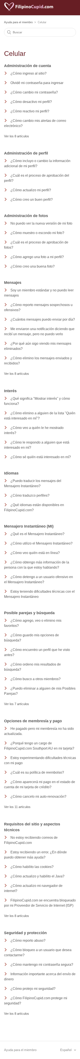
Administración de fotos (26, 216)
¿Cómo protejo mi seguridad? (32, 988)
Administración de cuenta (27, 66)
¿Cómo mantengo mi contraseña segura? (41, 964)
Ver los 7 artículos (16, 704)
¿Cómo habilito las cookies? (32, 867)
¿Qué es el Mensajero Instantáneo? (37, 534)
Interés (10, 391)
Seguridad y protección (25, 933)
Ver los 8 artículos (16, 136)
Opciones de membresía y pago (33, 721)
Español (66, 1050)
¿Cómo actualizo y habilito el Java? (37, 876)
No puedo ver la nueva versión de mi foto (41, 223)
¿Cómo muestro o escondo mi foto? (37, 233)
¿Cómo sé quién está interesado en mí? (40, 457)
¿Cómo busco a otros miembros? (35, 679)
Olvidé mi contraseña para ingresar (36, 83)
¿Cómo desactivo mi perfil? (31, 102)
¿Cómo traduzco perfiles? (29, 495)
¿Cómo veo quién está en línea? (35, 553)
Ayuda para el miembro (18, 22)
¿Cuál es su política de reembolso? (37, 772)
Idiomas (11, 473)
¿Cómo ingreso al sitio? (28, 73)
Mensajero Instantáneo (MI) (29, 526)
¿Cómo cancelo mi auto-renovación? (38, 796)
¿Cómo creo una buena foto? (32, 266)
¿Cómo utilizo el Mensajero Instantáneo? (41, 543)
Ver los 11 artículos (17, 807)
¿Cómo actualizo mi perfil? (30, 190)
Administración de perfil (26, 153)
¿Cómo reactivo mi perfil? (29, 111)
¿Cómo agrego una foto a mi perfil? (37, 257)
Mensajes (12, 282)
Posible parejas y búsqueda (29, 613)
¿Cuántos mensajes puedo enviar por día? (42, 319)
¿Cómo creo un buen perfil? (31, 199)
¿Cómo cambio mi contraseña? (34, 92)
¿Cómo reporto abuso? (27, 940)
